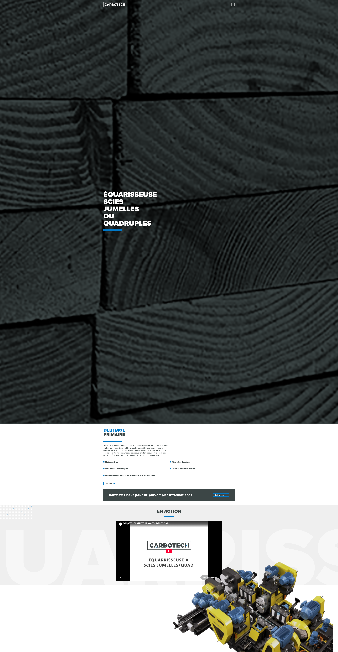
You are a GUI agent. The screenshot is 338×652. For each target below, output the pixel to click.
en (233, 5)
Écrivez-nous (219, 495)
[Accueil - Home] (114, 5)
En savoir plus (83, 625)
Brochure (109, 483)
